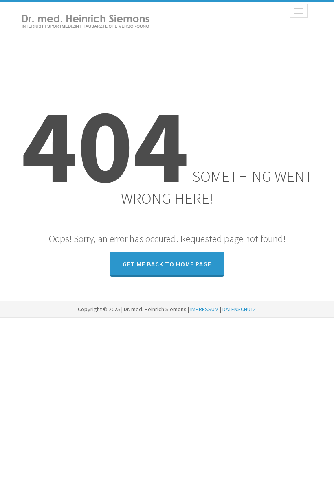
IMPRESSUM (204, 309)
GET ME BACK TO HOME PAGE (167, 264)
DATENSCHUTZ (239, 309)
